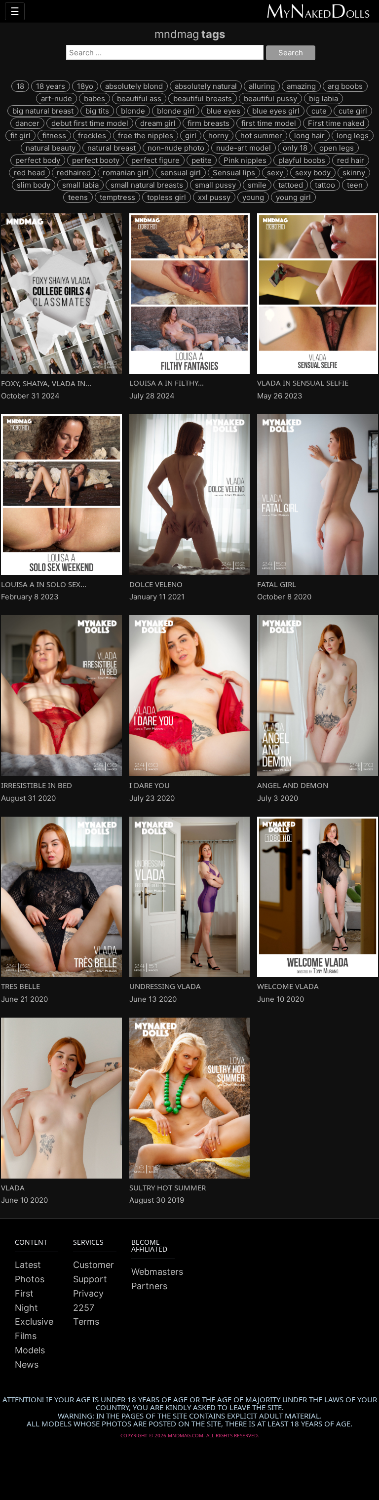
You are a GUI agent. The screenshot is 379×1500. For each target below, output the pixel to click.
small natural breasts (147, 185)
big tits (97, 111)
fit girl (20, 135)
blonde (133, 111)
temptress (117, 197)
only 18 (295, 148)
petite (201, 160)
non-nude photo (176, 148)
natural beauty (51, 148)
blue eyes (223, 111)
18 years (50, 86)
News (26, 1364)
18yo (85, 86)
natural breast (111, 148)
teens (78, 197)
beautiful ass (139, 98)
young (253, 197)
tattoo (325, 185)
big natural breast (43, 111)
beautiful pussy (270, 98)
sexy (275, 172)
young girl (293, 197)
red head (29, 172)
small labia (80, 185)
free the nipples (145, 135)
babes (94, 98)
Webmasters (157, 1271)
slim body (33, 185)
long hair (309, 135)
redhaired (74, 172)
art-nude (56, 98)
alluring (262, 86)
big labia (323, 98)
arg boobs (345, 86)
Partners (149, 1286)
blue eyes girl (276, 111)
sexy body (313, 172)
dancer (27, 123)
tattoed (290, 185)
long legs (353, 135)
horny (218, 135)
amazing (301, 86)
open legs (336, 148)
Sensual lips (234, 172)
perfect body (37, 160)
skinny (353, 172)
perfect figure (155, 160)
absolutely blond (134, 86)
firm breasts (208, 123)
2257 (83, 1308)
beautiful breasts (202, 98)
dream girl (158, 123)
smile (257, 185)
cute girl (353, 111)
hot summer (261, 135)
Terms (86, 1321)
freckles (92, 135)
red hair (350, 160)
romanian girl (126, 172)
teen (355, 185)
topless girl (166, 197)
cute (319, 111)
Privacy (88, 1293)
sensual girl (180, 172)
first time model (268, 123)
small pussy (215, 185)
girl (190, 135)
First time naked (336, 123)
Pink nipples (245, 160)
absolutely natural (206, 86)
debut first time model (89, 123)
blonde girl (175, 111)
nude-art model (243, 148)
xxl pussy (214, 197)
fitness (54, 135)
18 (20, 86)
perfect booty (95, 160)
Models (30, 1350)
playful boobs (301, 160)
